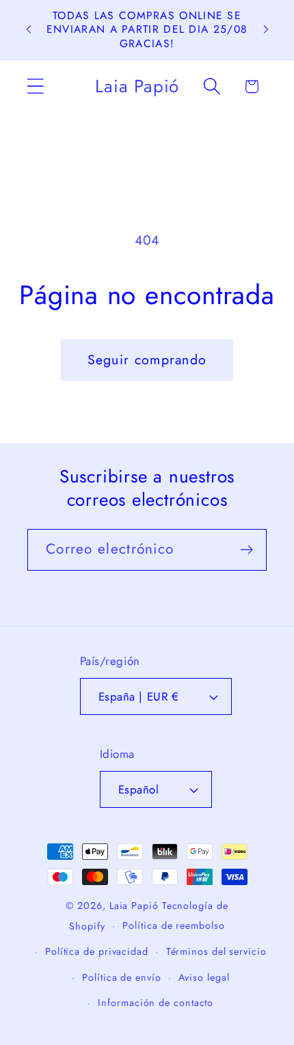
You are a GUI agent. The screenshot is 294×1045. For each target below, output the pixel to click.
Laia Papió (134, 905)
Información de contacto (155, 1002)
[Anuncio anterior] (29, 29)
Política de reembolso (173, 925)
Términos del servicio (216, 951)
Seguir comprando (147, 359)
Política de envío (121, 977)
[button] (35, 86)
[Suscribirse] (246, 550)
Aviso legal (203, 977)
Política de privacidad (96, 951)
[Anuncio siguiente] (266, 29)
